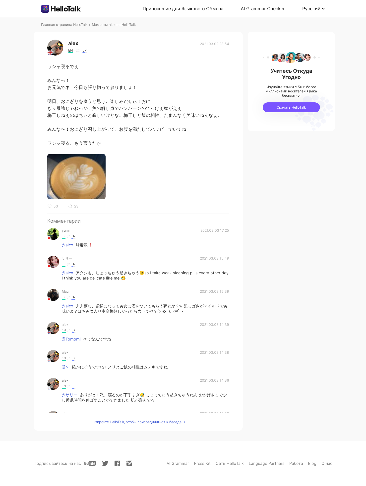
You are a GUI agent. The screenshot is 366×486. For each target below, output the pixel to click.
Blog (312, 463)
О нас (326, 463)
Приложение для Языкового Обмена (183, 8)
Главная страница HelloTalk (64, 24)
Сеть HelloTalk (230, 463)
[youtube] (89, 463)
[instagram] (129, 463)
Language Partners (266, 463)
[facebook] (117, 463)
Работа (296, 463)
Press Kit (202, 463)
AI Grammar (178, 463)
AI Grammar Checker (263, 8)
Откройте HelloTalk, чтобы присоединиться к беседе (137, 422)
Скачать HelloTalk (291, 107)
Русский (311, 8)
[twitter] (105, 463)
